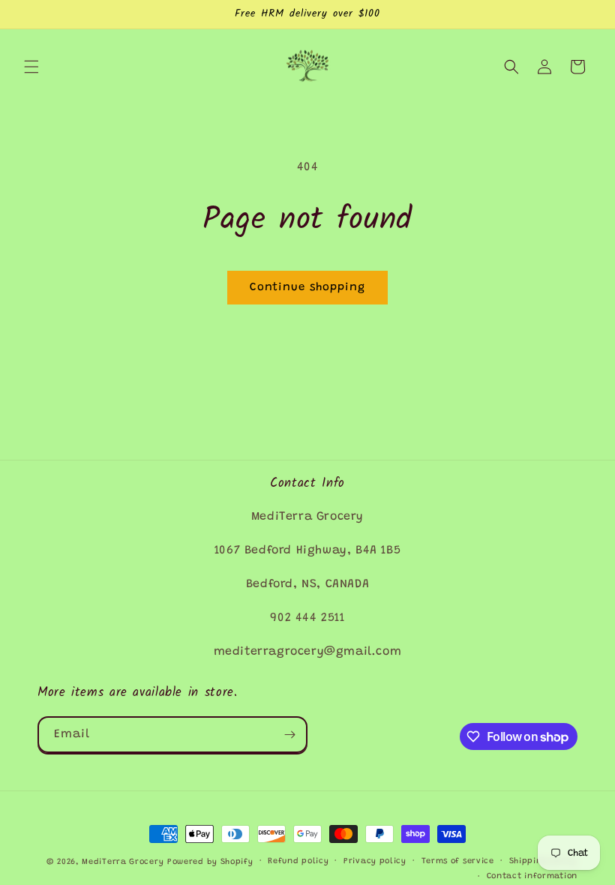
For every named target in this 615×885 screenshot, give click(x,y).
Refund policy (298, 861)
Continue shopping (307, 287)
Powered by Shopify (210, 862)
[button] (31, 66)
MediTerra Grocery (123, 862)
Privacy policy (375, 861)
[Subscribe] (289, 734)
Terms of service (458, 861)
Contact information (532, 876)
